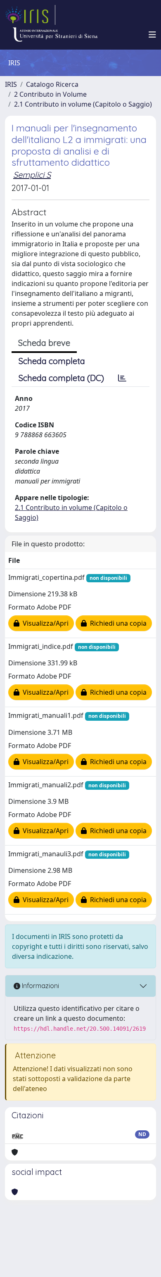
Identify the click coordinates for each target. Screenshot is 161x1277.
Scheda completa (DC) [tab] (61, 378)
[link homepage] (30, 15)
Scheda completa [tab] (52, 361)
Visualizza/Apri (44, 623)
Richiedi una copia (117, 623)
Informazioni (39, 986)
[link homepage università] (55, 35)
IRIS (11, 84)
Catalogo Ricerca (52, 84)
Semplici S (32, 174)
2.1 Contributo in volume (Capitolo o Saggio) (83, 104)
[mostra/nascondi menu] (152, 35)
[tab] (122, 378)
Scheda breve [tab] (44, 343)
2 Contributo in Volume (50, 94)
